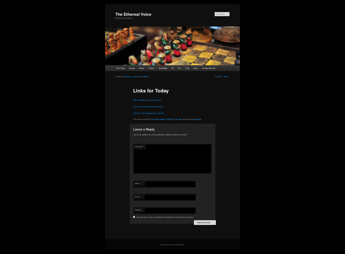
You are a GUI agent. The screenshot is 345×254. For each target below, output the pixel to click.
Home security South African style (148, 106)
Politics (151, 68)
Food (187, 68)
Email (139, 197)
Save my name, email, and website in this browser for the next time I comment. (165, 217)
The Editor (145, 76)
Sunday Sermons (209, 68)
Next (227, 76)
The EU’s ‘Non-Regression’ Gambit (148, 113)
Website (138, 210)
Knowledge (163, 68)
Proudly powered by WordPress (172, 244)
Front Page (120, 68)
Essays (132, 68)
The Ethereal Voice (133, 14)
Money (141, 68)
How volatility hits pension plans (147, 99)
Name (139, 183)
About (195, 68)
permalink (197, 119)
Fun (179, 68)
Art (172, 68)
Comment (139, 146)
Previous (217, 76)
